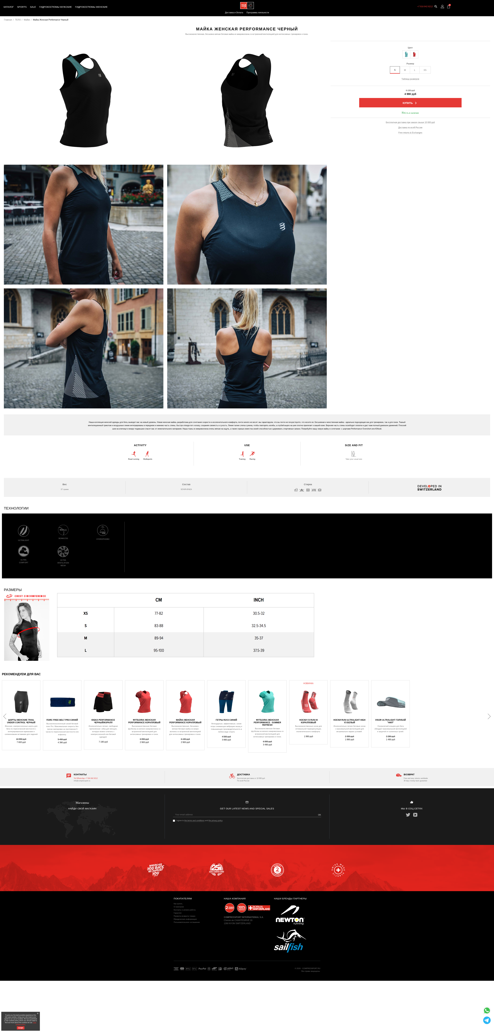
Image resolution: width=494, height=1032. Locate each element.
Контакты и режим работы (185, 910)
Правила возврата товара (184, 916)
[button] (436, 6)
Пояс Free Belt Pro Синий (62, 720)
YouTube (415, 814)
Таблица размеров (410, 79)
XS (425, 70)
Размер (410, 64)
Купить (410, 103)
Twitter (408, 814)
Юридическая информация (185, 919)
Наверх (486, 1028)
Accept (20, 1028)
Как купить (178, 904)
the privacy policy (215, 820)
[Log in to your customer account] (442, 6)
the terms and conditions (194, 820)
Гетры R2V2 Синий (226, 720)
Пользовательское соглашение (187, 922)
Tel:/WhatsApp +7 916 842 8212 (86, 778)
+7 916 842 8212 (425, 6)
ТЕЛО (18, 20)
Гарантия (178, 913)
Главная (8, 20)
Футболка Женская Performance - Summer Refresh (267, 722)
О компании (179, 907)
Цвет (410, 48)
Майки (27, 20)
